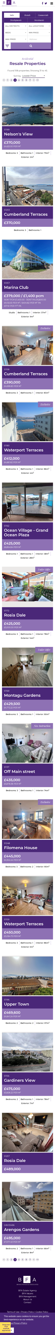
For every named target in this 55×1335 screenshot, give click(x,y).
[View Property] (27, 106)
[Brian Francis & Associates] (9, 3)
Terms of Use (13, 1312)
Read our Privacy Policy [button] (15, 1323)
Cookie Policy (42, 1312)
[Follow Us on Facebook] (42, 3)
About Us (27, 1299)
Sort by (17, 76)
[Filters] (7, 45)
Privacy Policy (27, 1312)
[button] (15, 26)
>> (37, 80)
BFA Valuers (27, 1293)
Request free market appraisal (6, 1327)
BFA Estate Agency (27, 1290)
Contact (27, 1302)
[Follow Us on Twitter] (46, 3)
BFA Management (27, 1296)
